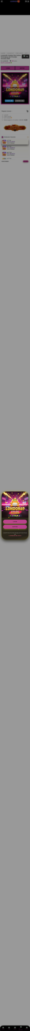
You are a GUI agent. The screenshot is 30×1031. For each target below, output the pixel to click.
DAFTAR (15, 526)
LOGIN (15, 521)
